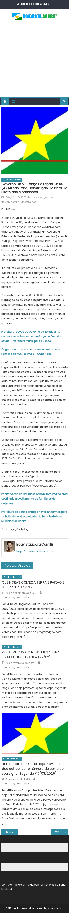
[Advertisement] (34, 60)
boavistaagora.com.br (44, 197)
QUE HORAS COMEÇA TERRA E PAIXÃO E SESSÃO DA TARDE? (33, 584)
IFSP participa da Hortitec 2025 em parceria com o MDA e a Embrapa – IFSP (61, 832)
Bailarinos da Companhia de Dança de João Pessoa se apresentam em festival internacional (12, 832)
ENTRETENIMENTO (12, 179)
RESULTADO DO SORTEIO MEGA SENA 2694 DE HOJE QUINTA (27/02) (31, 654)
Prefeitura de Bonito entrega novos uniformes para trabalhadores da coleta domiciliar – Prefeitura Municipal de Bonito (34, 516)
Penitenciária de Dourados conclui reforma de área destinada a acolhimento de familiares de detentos (34, 498)
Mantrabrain (55, 908)
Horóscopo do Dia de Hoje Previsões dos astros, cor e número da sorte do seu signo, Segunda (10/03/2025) (33, 768)
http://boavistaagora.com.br (34, 551)
